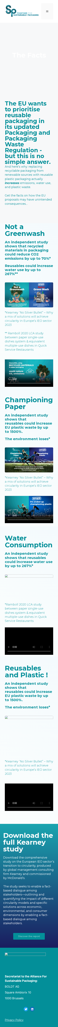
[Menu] (47, 11)
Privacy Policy (14, 1020)
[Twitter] (26, 1009)
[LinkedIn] (32, 1009)
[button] (29, 936)
